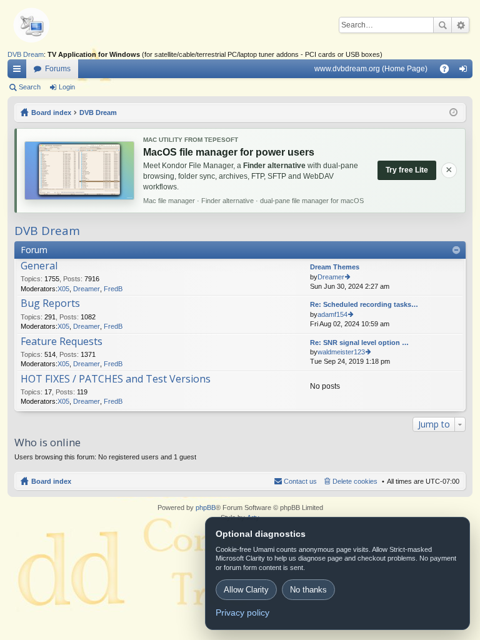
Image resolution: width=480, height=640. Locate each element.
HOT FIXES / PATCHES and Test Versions (116, 379)
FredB (113, 288)
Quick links (19, 71)
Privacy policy (242, 613)
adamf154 (333, 314)
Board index (51, 481)
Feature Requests (61, 342)
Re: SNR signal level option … (359, 342)
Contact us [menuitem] (300, 481)
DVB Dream (26, 54)
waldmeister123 (341, 352)
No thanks (308, 589)
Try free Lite (407, 170)
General (39, 266)
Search (442, 25)
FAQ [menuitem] (448, 71)
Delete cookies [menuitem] (355, 481)
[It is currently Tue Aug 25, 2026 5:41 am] (453, 112)
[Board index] (51, 25)
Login (67, 87)
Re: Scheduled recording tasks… (364, 304)
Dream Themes (334, 267)
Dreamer (86, 288)
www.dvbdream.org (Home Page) (371, 68)
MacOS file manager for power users (228, 152)
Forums (58, 68)
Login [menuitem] (465, 71)
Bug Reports (50, 304)
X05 (63, 288)
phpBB (206, 507)
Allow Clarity (246, 589)
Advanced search (460, 25)
